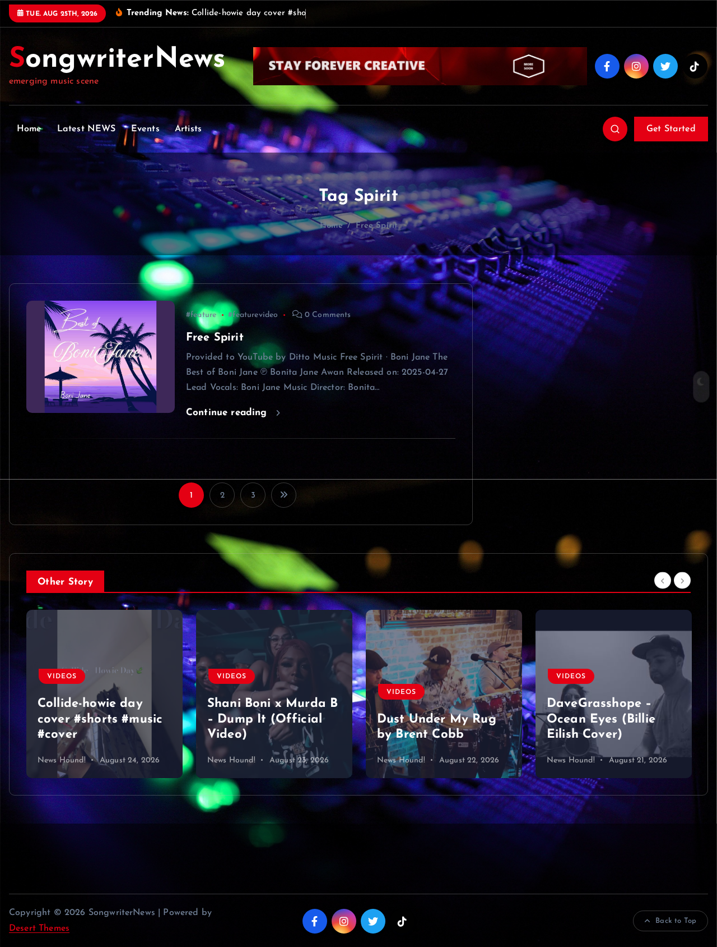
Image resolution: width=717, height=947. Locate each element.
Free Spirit (377, 226)
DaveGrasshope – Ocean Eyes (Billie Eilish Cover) (431, 719)
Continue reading (228, 412)
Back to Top (675, 921)
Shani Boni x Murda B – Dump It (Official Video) (103, 719)
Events (145, 129)
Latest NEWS (86, 129)
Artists (188, 129)
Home (29, 129)
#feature (201, 315)
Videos (62, 676)
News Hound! (62, 760)
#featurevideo (253, 315)
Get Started (671, 129)
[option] (104, 694)
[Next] (682, 580)
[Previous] (662, 580)
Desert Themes (39, 928)
